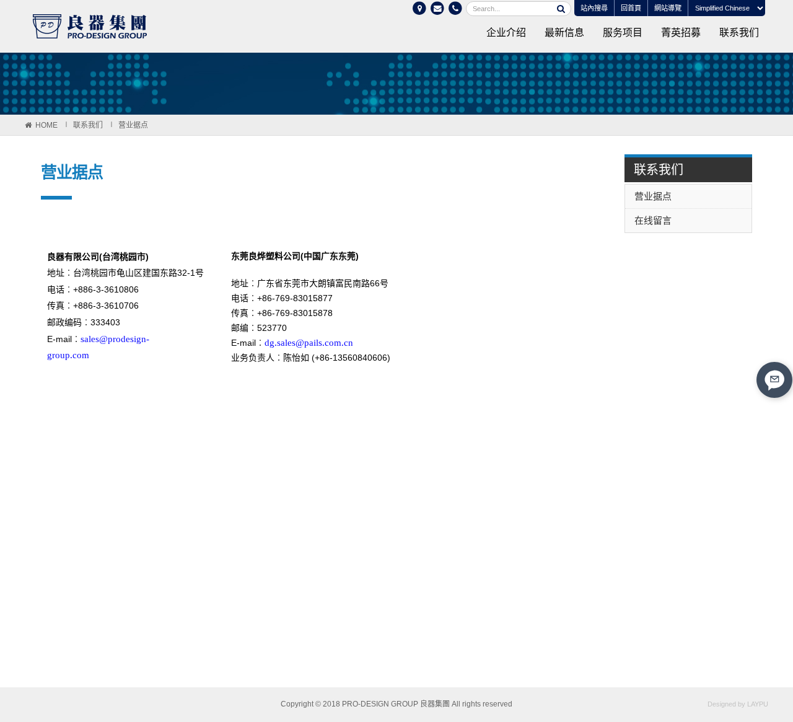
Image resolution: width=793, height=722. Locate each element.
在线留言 (653, 220)
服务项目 (622, 32)
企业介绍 (506, 32)
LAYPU (757, 704)
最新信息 (564, 32)
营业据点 (133, 125)
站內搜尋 (594, 8)
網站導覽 (667, 8)
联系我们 (739, 32)
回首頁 (631, 8)
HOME (46, 125)
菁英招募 (681, 32)
